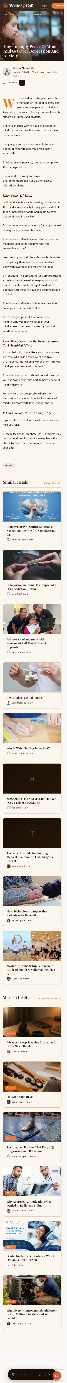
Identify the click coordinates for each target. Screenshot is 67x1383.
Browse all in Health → (49, 998)
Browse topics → (52, 482)
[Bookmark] (40, 1374)
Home (5, 14)
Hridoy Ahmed (21, 68)
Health (13, 14)
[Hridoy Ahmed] (7, 72)
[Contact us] (57, 1375)
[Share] (50, 1374)
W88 (6, 202)
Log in (44, 5)
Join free (59, 5)
